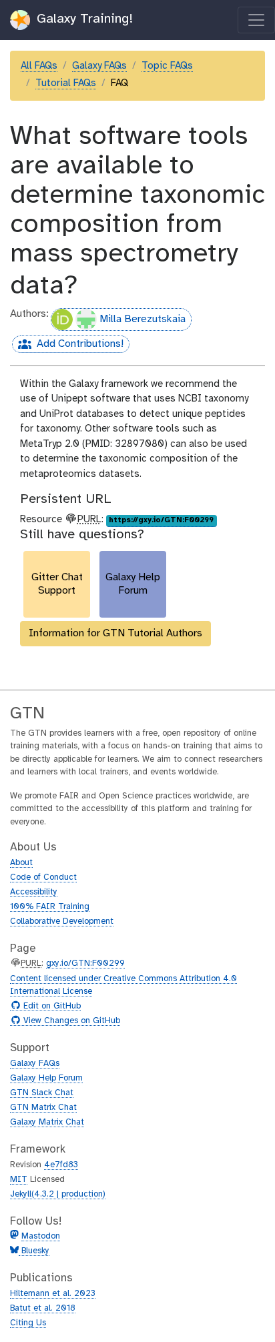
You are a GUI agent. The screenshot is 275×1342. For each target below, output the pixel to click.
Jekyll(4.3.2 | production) (57, 1194)
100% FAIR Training (49, 906)
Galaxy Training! (83, 19)
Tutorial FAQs (65, 83)
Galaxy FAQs (99, 66)
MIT (18, 1179)
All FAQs (39, 66)
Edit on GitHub (50, 1006)
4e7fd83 (61, 1165)
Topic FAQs (167, 66)
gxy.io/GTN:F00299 (85, 963)
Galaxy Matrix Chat (47, 1122)
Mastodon (40, 1236)
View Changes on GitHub (70, 1021)
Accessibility (33, 892)
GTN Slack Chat (41, 1093)
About (21, 862)
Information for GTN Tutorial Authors (115, 633)
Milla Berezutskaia (142, 319)
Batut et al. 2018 (42, 1308)
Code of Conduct (43, 877)
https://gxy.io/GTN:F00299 (161, 520)
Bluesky (34, 1251)
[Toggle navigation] (256, 20)
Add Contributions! (67, 345)
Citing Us (28, 1323)
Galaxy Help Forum (46, 1078)
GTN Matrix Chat (43, 1107)
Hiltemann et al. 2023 (52, 1293)
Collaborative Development (61, 921)
